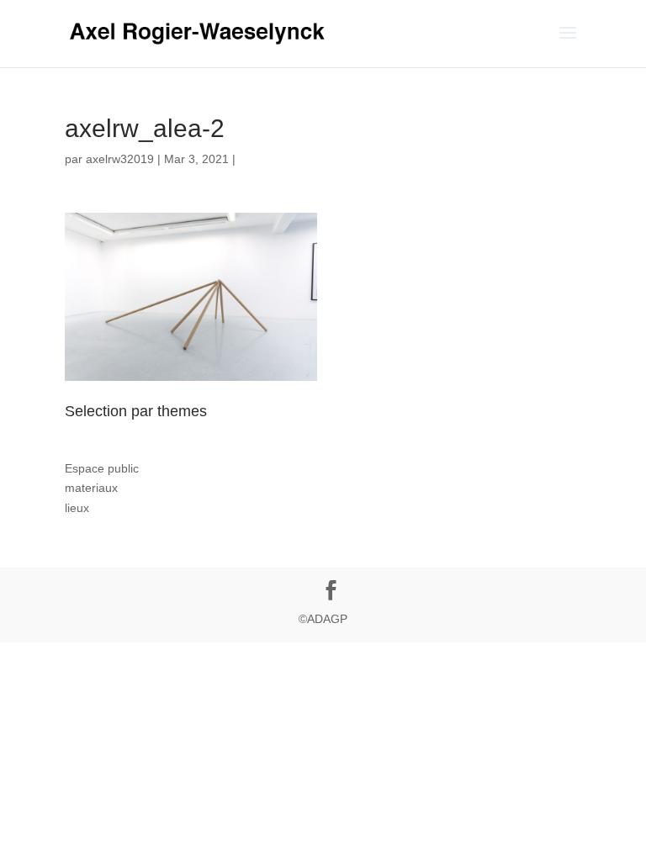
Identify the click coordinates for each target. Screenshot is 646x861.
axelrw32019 (120, 159)
